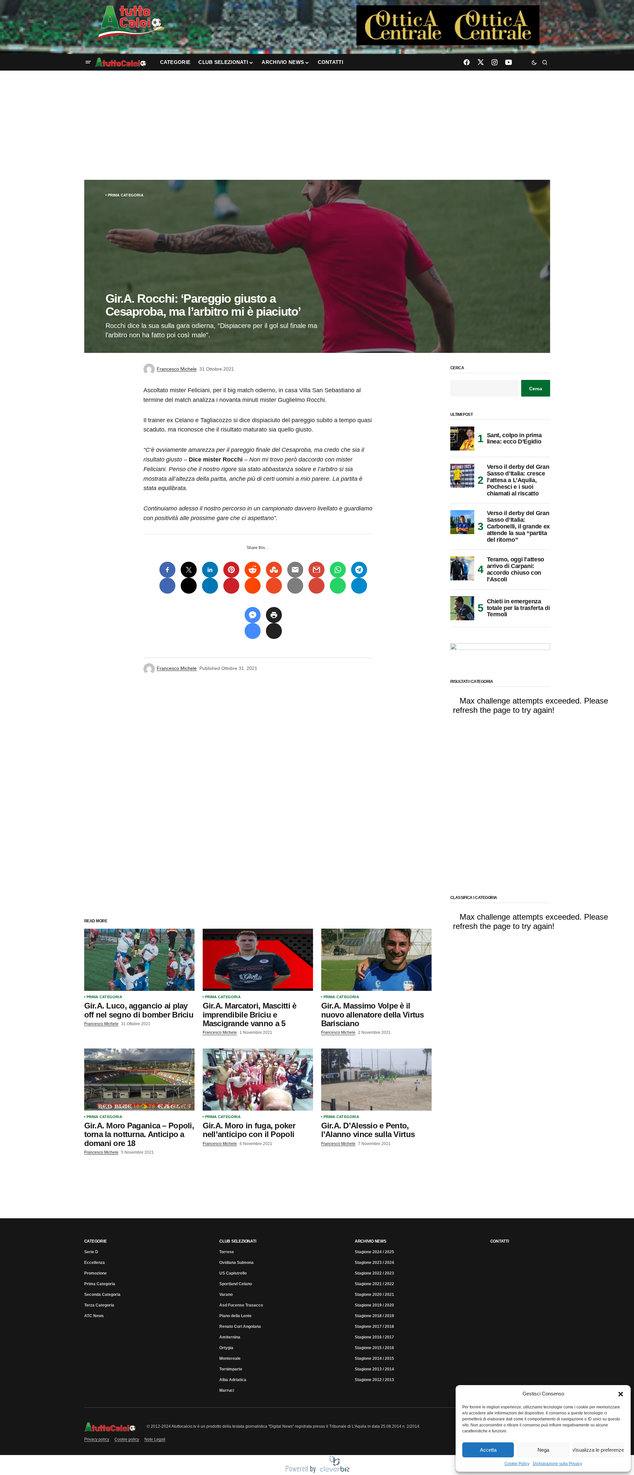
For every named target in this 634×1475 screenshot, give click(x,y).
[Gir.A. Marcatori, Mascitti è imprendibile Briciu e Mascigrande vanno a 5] (258, 960)
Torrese (226, 1252)
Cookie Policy (517, 1463)
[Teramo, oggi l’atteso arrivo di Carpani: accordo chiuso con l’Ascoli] (462, 568)
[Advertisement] (317, 125)
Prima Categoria (125, 195)
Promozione (95, 1273)
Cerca (457, 368)
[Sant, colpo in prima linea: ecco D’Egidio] (462, 438)
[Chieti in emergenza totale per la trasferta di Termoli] (462, 608)
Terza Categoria (99, 1305)
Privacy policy (96, 1439)
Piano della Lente (235, 1316)
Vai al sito (448, 14)
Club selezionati (237, 1241)
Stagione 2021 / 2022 (374, 1284)
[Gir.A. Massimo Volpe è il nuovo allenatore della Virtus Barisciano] (376, 960)
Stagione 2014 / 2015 (374, 1358)
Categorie (95, 1241)
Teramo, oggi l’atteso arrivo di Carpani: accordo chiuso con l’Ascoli (515, 569)
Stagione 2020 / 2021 (374, 1294)
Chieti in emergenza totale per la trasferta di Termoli (518, 608)
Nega (543, 1450)
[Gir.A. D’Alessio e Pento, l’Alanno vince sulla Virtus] (376, 1079)
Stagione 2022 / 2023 (374, 1273)
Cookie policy (126, 1439)
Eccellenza (94, 1262)
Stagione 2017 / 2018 (374, 1326)
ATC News (94, 1316)
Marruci (226, 1390)
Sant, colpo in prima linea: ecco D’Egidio (514, 438)
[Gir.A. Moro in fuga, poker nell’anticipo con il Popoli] (258, 1079)
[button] (620, 1393)
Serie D (91, 1252)
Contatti (499, 1241)
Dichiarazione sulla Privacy (557, 1463)
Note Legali (154, 1439)
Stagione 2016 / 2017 (374, 1337)
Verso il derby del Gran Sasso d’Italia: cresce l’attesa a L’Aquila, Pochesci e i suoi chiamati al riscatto (518, 480)
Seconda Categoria (102, 1294)
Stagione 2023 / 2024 (374, 1262)
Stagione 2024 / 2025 (374, 1252)
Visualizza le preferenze (598, 1450)
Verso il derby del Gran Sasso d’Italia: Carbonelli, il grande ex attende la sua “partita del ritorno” (518, 526)
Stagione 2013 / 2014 (374, 1369)
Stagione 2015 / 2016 (374, 1347)
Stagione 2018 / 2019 (374, 1316)
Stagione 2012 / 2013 (374, 1379)
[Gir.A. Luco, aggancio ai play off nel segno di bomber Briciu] (139, 960)
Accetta (488, 1450)
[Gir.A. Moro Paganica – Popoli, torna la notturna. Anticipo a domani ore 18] (139, 1079)
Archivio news (370, 1241)
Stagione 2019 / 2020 (374, 1305)
